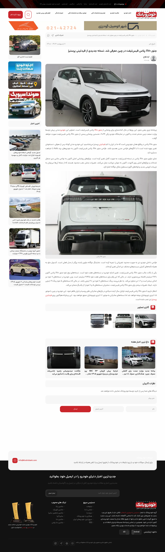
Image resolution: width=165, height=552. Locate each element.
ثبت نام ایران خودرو (105, 4)
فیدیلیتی (64, 4)
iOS (124, 532)
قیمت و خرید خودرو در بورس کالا (50, 4)
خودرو (62, 130)
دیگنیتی (72, 4)
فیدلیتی (102, 144)
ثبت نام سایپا (93, 4)
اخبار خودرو (127, 13)
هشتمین (30, 527)
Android (136, 532)
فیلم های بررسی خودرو (43, 13)
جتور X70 (98, 130)
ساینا (85, 4)
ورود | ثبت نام (15, 14)
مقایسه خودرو (114, 13)
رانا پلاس (79, 4)
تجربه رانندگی (59, 13)
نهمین (24, 527)
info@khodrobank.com (28, 460)
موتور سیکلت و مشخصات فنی (77, 13)
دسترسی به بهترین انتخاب (130, 512)
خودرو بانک (151, 35)
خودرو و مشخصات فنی (98, 13)
